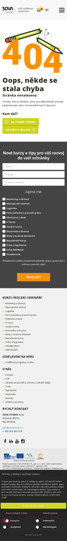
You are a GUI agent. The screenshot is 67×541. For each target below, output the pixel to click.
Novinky (9, 398)
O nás (8, 386)
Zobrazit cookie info (33, 535)
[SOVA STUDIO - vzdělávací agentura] (18, 10)
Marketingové (49, 527)
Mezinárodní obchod (18, 203)
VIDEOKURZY (11, 349)
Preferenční (48, 520)
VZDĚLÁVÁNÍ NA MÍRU (18, 357)
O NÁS (6, 369)
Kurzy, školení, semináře (22, 297)
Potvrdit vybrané (50, 513)
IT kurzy (11, 222)
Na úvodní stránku (23, 122)
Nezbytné (15, 520)
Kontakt (9, 374)
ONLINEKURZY (12, 345)
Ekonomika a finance (18, 231)
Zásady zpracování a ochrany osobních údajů (28, 382)
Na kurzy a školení (18, 129)
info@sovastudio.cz (12, 427)
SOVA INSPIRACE (15, 249)
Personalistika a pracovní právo (24, 212)
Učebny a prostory (14, 401)
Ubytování (10, 394)
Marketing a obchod (18, 199)
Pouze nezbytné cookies (16, 513)
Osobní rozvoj (14, 226)
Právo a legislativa (16, 245)
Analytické (15, 527)
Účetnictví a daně (16, 217)
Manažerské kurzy (16, 240)
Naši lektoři (10, 390)
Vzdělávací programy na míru (19, 362)
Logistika (12, 208)
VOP (7, 378)
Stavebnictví (13, 254)
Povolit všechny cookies (33, 506)
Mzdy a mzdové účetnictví (21, 235)
